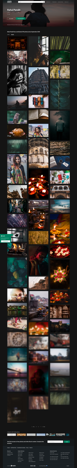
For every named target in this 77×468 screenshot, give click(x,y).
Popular (12, 34)
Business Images (20, 452)
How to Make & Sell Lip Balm (54, 456)
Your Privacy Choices (42, 465)
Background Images (31, 457)
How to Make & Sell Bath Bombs (65, 452)
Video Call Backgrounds (32, 461)
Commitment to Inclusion (21, 447)
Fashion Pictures (31, 452)
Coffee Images (20, 454)
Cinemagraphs (41, 457)
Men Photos (30, 458)
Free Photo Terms (13, 447)
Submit (67, 441)
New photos (54, 1)
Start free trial (5, 241)
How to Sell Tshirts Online (53, 459)
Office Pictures (20, 455)
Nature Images (31, 454)
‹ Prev (33, 426)
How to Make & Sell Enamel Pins (64, 455)
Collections (48, 1)
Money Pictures (31, 455)
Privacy (27, 447)
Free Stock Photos (9, 452)
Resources (66, 1)
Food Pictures (41, 454)
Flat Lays (19, 457)
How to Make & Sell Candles (65, 458)
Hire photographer (21, 18)
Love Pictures (41, 458)
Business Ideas (52, 452)
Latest (8, 34)
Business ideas (60, 1)
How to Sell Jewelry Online (54, 458)
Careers (8, 447)
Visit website (11, 18)
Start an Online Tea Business (54, 454)
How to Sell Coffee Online (64, 456)
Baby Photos (19, 461)
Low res (24, 48)
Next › (44, 426)
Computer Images (41, 455)
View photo (23, 24)
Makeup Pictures (41, 452)
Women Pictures (20, 458)
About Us (30, 447)
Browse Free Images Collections (10, 455)
